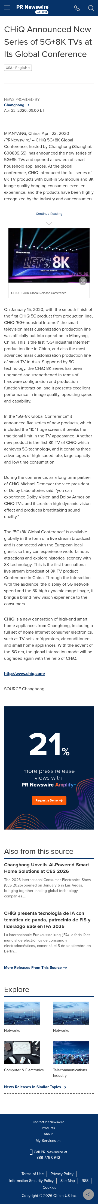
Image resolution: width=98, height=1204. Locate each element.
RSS (85, 1181)
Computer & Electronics (24, 1070)
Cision (58, 1196)
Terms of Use (33, 1174)
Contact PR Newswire (48, 1122)
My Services (46, 1141)
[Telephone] (77, 8)
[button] (49, 255)
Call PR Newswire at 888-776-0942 (50, 1154)
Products (48, 1128)
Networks (12, 1030)
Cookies (49, 1187)
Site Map (67, 1181)
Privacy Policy (62, 1174)
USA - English (17, 68)
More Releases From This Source (33, 967)
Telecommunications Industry (70, 1072)
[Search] (91, 8)
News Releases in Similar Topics (32, 1087)
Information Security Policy (31, 1181)
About (48, 1134)
